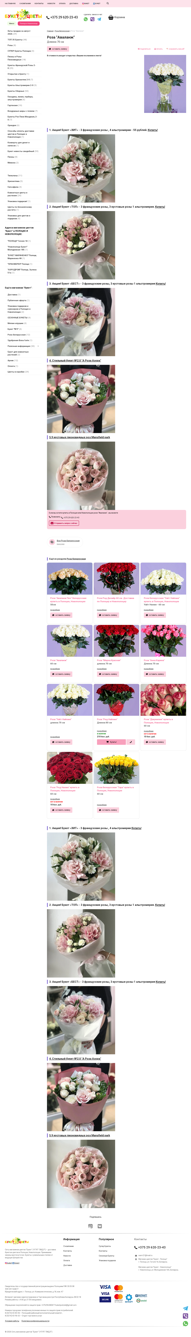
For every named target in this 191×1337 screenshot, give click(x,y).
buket (86, 3)
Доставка (73, 3)
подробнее (55, 610)
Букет (97, 3)
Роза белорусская (62, 31)
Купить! (153, 130)
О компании (25, 3)
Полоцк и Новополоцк (29, 23)
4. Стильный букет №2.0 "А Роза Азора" (75, 360)
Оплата (62, 3)
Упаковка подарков (107, 1260)
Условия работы (12, 1321)
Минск (11, 23)
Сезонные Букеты (106, 1256)
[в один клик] (130, 742)
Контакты (39, 3)
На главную (10, 3)
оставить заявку (59, 49)
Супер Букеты (105, 1246)
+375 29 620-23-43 (64, 17)
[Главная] (17, 1244)
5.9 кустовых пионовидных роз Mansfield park (79, 437)
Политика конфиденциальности (35, 1321)
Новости (51, 3)
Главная (50, 31)
